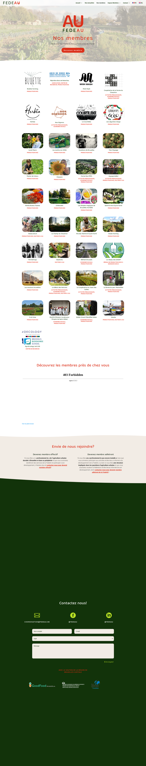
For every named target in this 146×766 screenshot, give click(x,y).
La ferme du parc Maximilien (113, 287)
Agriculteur (56, 83)
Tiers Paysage (113, 150)
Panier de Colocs (32, 176)
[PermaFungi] (32, 250)
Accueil (78, 3)
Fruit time (32, 317)
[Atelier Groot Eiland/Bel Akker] (86, 307)
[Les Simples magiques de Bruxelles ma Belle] (86, 196)
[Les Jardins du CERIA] (59, 140)
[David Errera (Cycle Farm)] (113, 196)
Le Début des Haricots (59, 287)
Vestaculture (32, 233)
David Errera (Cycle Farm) (113, 205)
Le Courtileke (86, 122)
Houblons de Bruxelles (86, 150)
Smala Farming (113, 233)
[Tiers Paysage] (113, 140)
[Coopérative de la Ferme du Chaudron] (113, 80)
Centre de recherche (32, 349)
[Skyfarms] (59, 250)
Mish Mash (86, 89)
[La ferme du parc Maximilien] (113, 278)
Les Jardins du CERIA (59, 150)
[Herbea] (32, 112)
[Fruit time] (32, 307)
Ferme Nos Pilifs (86, 176)
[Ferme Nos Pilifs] (86, 166)
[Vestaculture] (32, 224)
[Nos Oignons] (59, 113)
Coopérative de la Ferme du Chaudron (113, 91)
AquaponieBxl (113, 176)
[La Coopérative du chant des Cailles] (86, 278)
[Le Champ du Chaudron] (59, 224)
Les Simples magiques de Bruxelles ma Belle (86, 206)
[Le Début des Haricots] (59, 278)
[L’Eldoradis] (59, 196)
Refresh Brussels (86, 259)
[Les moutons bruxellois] (32, 278)
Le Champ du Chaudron (59, 233)
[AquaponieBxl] (113, 166)
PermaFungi (32, 259)
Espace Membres (113, 3)
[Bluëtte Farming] (32, 79)
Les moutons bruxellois (33, 287)
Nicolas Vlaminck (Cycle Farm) (86, 233)
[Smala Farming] (113, 224)
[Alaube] (113, 307)
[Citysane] (59, 167)
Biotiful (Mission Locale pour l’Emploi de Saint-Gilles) (59, 318)
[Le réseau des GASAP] (113, 250)
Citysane (59, 177)
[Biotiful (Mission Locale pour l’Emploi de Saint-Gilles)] (59, 307)
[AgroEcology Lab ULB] (32, 337)
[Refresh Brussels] (86, 250)
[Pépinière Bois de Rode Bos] (59, 75)
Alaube (113, 317)
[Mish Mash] (86, 79)
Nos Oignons (59, 122)
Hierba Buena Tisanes (32, 205)
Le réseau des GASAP (113, 259)
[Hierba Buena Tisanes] (32, 196)
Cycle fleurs (33, 150)
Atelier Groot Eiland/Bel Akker (86, 317)
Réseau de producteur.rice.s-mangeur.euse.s (113, 263)
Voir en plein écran (28, 424)
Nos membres (101, 3)
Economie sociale (113, 96)
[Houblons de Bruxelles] (86, 140)
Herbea (32, 122)
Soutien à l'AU (119, 180)
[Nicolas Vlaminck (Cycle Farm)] (86, 224)
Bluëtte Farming (32, 89)
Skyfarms (59, 259)
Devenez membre (73, 50)
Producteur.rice (32, 91)
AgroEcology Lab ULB (32, 346)
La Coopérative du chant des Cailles (86, 288)
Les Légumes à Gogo (113, 122)
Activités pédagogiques (113, 95)
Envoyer (109, 662)
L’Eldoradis (59, 205)
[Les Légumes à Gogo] (113, 112)
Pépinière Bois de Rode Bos (59, 80)
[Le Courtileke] (86, 112)
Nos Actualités (89, 3)
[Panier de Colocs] (32, 166)
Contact (125, 3)
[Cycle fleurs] (32, 140)
